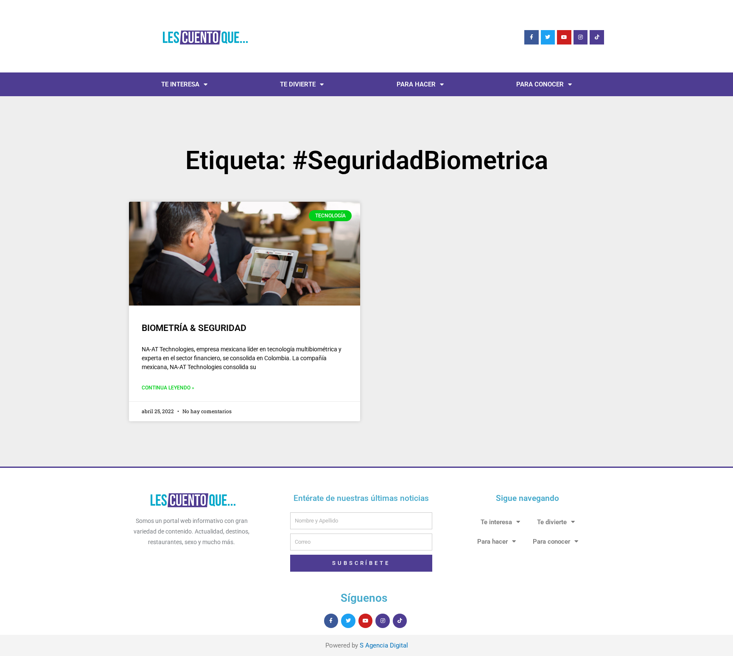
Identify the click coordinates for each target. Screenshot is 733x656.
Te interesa (180, 84)
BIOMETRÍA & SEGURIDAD (194, 328)
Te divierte (298, 84)
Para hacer (416, 84)
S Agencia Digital (384, 645)
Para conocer (540, 84)
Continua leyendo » (168, 388)
